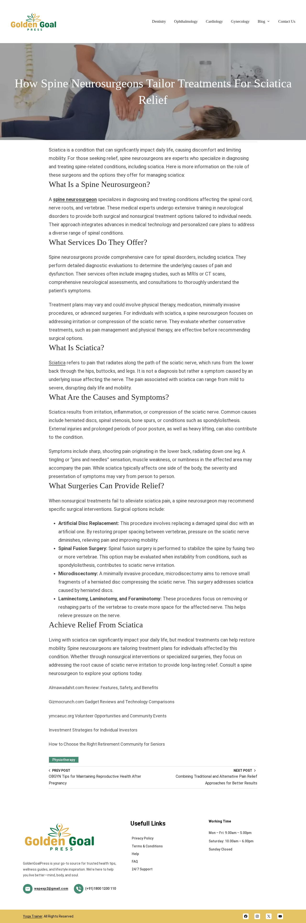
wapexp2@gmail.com (51, 888)
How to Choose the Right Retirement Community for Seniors (107, 744)
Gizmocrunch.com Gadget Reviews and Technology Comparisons (112, 701)
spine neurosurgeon (75, 199)
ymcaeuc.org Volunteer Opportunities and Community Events (108, 715)
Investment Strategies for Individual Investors (93, 729)
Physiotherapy (63, 760)
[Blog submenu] (268, 21)
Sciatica (57, 363)
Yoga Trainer (32, 916)
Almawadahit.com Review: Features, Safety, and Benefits (103, 687)
